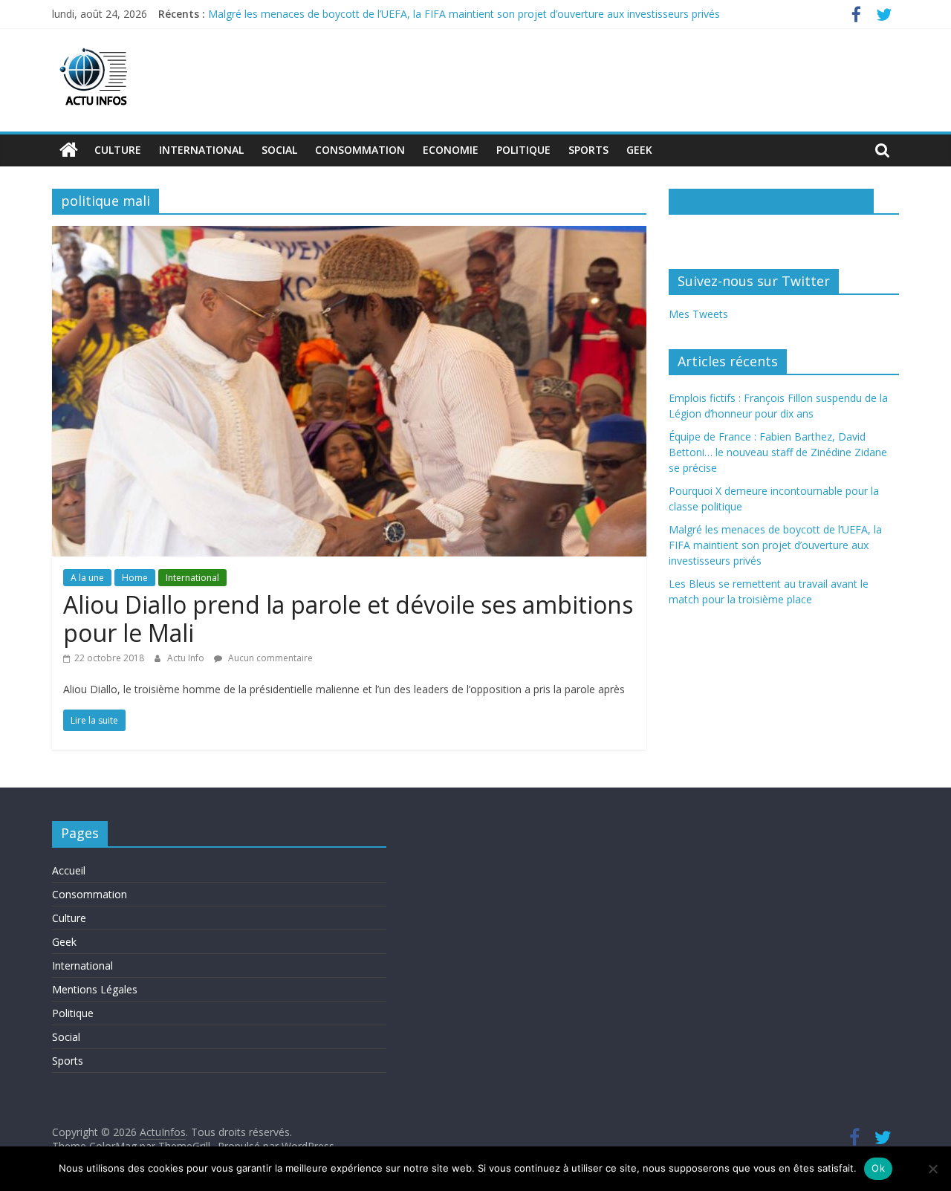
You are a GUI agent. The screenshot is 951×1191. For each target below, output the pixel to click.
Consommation (360, 150)
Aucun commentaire (269, 658)
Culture (117, 150)
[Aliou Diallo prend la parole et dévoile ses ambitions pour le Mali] (349, 235)
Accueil (68, 870)
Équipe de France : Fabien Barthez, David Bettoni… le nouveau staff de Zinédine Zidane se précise (778, 452)
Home (135, 577)
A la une (87, 577)
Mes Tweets (698, 314)
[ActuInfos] (68, 150)
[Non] (932, 1168)
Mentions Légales (94, 989)
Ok (878, 1168)
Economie (450, 150)
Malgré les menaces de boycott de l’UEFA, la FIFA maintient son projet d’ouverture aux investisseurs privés (464, 14)
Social (279, 150)
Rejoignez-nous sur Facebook (771, 201)
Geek (639, 150)
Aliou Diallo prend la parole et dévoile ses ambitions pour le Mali (348, 618)
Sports (588, 150)
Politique (523, 150)
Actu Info (187, 658)
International (201, 150)
